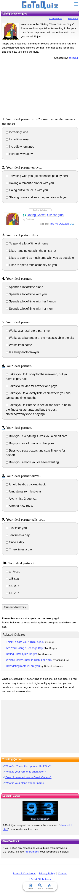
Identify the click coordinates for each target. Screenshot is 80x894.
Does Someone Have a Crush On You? (28, 777)
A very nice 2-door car (22, 498)
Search (40, 888)
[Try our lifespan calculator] (40, 811)
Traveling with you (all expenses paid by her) (38, 175)
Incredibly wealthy (20, 153)
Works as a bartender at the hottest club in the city (41, 337)
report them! (32, 851)
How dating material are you (23, 665)
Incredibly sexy (18, 139)
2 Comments (55, 18)
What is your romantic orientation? (25, 771)
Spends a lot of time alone (25, 287)
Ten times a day (19, 535)
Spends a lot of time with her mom (30, 308)
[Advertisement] (40, 87)
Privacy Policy (47, 873)
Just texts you (17, 528)
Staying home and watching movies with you (38, 197)
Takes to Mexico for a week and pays (32, 386)
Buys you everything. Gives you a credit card (37, 436)
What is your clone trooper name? (25, 782)
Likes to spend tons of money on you (32, 265)
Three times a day (20, 549)
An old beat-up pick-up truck (27, 484)
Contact (62, 873)
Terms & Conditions (24, 873)
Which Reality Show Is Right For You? (29, 659)
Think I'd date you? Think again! (25, 641)
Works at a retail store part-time (29, 330)
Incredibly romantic (21, 146)
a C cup (13, 585)
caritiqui (73, 57)
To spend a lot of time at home (28, 243)
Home (30, 888)
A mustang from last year (24, 491)
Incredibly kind (18, 132)
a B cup (13, 578)
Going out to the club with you (28, 190)
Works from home (20, 345)
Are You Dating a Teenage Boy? (25, 648)
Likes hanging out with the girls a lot (32, 250)
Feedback (73, 18)
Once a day (16, 542)
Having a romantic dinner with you (31, 183)
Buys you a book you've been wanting (33, 462)
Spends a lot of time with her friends (32, 301)
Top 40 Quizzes (59, 223)
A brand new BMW (20, 505)
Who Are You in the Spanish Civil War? (28, 766)
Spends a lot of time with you (27, 294)
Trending (49, 888)
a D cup (13, 593)
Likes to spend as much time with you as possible (41, 257)
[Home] (40, 5)
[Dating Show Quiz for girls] (12, 219)
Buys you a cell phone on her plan (31, 443)
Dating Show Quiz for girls (45, 215)
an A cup (14, 571)
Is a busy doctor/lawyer (23, 352)
